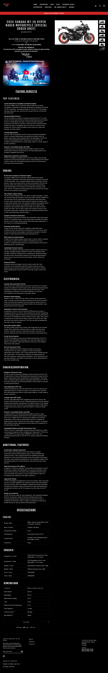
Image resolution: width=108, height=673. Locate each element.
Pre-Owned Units (60, 7)
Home (35, 4)
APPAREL (71, 7)
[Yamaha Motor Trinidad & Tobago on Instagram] (4, 656)
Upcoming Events (68, 4)
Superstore (44, 4)
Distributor (38, 7)
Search (31, 639)
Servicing (48, 7)
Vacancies (31, 641)
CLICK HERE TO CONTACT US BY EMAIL (28, 44)
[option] (54, 13)
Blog (58, 4)
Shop (52, 4)
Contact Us (32, 644)
